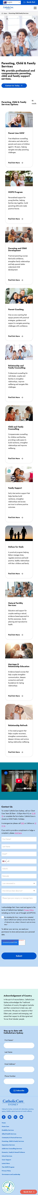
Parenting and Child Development (17, 249)
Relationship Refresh (17, 725)
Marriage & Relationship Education (18, 665)
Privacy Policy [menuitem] (6, 1171)
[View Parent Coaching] (19, 296)
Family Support (15, 488)
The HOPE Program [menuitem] (8, 1167)
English (9, 2)
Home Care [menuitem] (5, 1126)
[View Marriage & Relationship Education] (19, 650)
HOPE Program (15, 192)
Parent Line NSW (16, 133)
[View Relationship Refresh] (19, 712)
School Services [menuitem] (7, 1156)
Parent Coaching (16, 309)
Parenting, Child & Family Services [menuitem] (13, 1141)
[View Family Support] (19, 474)
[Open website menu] (35, 8)
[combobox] (19, 883)
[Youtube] (21, 1117)
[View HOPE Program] (19, 178)
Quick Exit (28, 1192)
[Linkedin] (15, 1117)
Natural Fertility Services (15, 604)
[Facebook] (4, 1117)
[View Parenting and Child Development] (19, 234)
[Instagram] (9, 1117)
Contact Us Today (12, 85)
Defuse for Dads (16, 546)
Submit (19, 956)
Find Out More (14, 163)
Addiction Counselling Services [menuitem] (12, 1149)
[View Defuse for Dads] (19, 533)
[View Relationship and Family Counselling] (19, 352)
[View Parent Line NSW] (19, 119)
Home (5, 13)
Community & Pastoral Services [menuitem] (12, 1137)
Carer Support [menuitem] (6, 1160)
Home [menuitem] (4, 1123)
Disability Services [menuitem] (8, 1130)
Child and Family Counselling (15, 427)
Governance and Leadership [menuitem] (11, 1174)
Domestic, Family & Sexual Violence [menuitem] (13, 1152)
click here (18, 833)
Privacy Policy (29, 910)
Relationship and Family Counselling (16, 366)
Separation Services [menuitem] (8, 1145)
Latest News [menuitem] (6, 1163)
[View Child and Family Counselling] (19, 413)
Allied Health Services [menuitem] (9, 1134)
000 (22, 823)
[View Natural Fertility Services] (19, 589)
